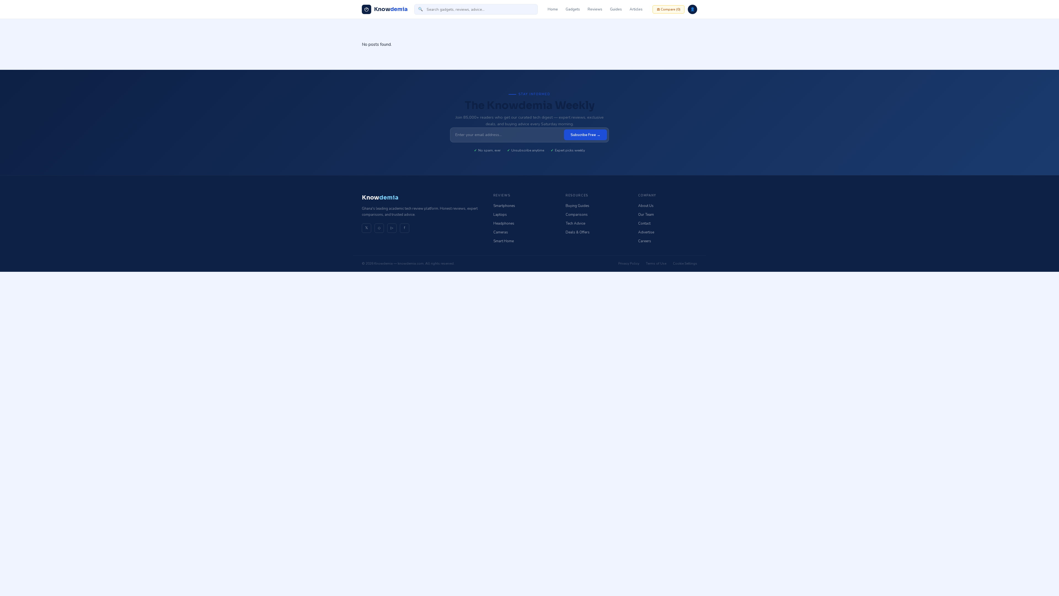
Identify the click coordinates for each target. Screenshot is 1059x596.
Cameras (500, 232)
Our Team (646, 214)
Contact (644, 223)
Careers (644, 241)
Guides (616, 9)
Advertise (646, 232)
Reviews (595, 9)
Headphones (503, 223)
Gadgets (573, 9)
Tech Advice (575, 223)
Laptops (500, 214)
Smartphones (504, 205)
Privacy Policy (628, 263)
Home (553, 9)
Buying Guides (577, 205)
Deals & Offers (578, 232)
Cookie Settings (685, 263)
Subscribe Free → (585, 134)
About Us (646, 205)
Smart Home (503, 241)
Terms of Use (656, 263)
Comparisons (577, 214)
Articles (636, 9)
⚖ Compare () (668, 9)
